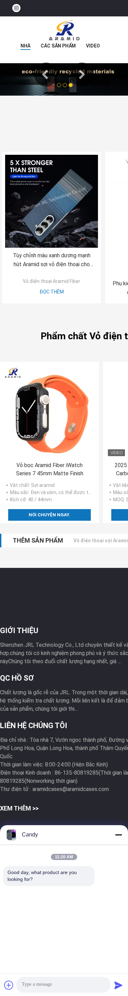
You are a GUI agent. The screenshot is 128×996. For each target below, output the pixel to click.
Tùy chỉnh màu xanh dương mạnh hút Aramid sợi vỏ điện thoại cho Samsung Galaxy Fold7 (51, 260)
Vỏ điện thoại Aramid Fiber (51, 281)
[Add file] (9, 985)
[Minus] (118, 835)
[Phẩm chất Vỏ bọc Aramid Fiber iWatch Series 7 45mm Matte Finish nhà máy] (49, 411)
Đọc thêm (52, 292)
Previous (46, 74)
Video (93, 46)
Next (82, 74)
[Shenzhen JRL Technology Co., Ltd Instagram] (16, 8)
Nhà (25, 46)
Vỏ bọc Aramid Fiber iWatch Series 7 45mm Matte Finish (49, 469)
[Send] (118, 985)
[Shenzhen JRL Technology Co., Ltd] (64, 30)
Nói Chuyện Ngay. (49, 514)
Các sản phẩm (58, 46)
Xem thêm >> (19, 808)
